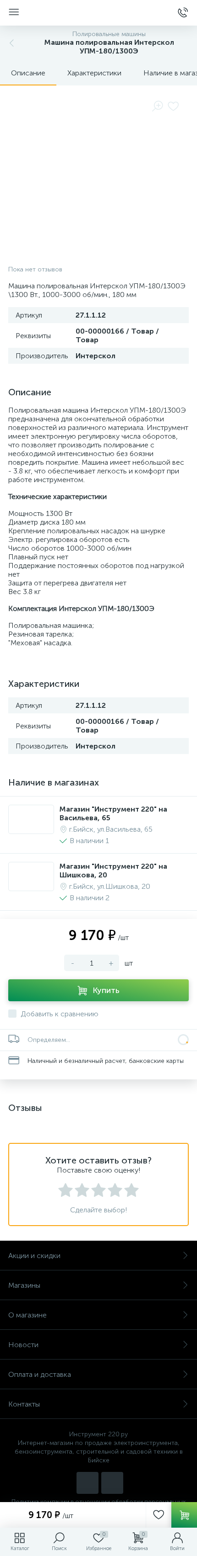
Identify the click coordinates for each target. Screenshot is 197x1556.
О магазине (27, 1315)
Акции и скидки (34, 1255)
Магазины (24, 1285)
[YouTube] (112, 1483)
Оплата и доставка (39, 1374)
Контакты (24, 1404)
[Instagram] (87, 1483)
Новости (23, 1344)
